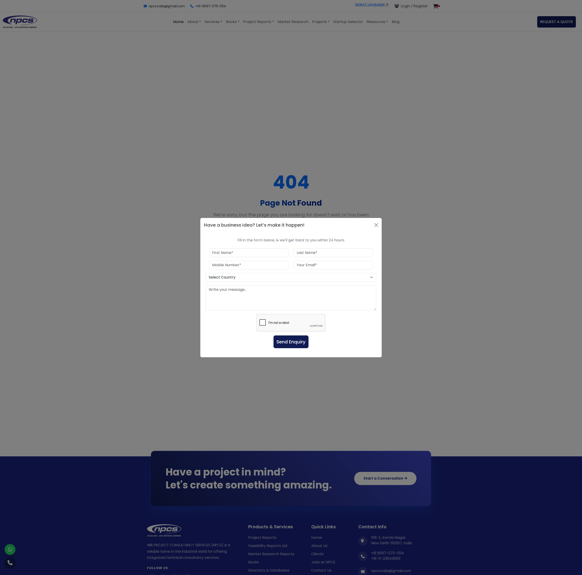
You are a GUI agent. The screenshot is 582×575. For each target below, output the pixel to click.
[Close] (376, 225)
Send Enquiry (291, 342)
